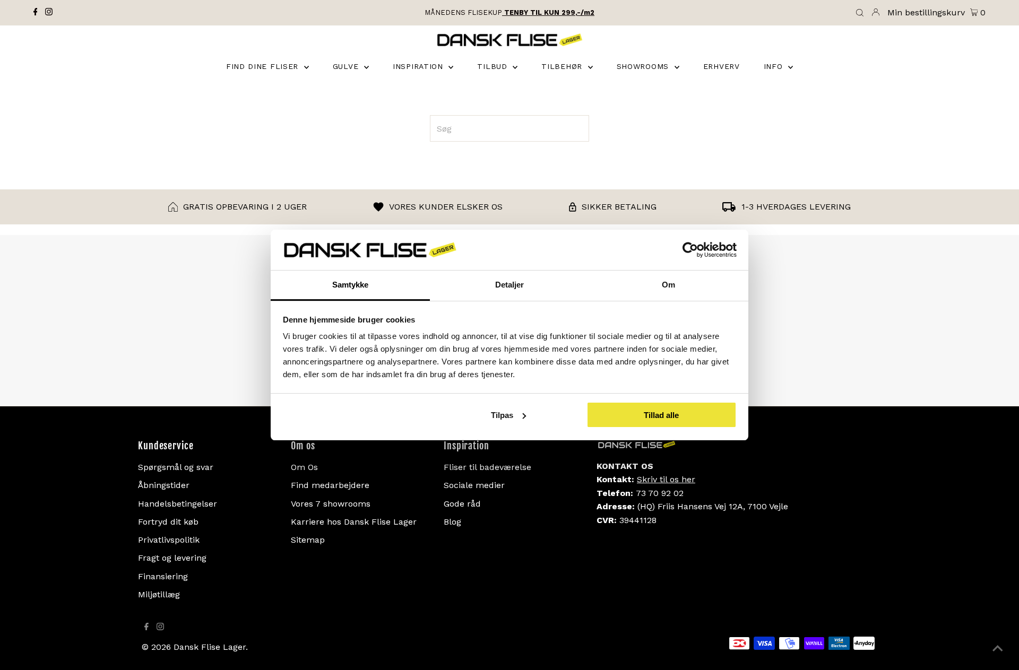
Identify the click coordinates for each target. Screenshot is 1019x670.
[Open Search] (860, 13)
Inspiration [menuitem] (419, 66)
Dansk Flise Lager (210, 647)
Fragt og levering (172, 558)
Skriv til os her (666, 479)
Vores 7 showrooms (330, 504)
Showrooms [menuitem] (644, 66)
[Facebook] (35, 12)
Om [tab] (668, 284)
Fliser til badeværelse (487, 467)
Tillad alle (661, 415)
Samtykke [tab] (350, 284)
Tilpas (502, 415)
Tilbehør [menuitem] (563, 66)
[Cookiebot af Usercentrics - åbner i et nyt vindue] (690, 250)
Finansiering (163, 576)
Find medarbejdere (330, 485)
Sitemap (308, 540)
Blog (452, 522)
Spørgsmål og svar (175, 467)
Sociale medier (474, 485)
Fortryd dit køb (168, 522)
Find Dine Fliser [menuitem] (263, 66)
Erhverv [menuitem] (721, 66)
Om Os (304, 467)
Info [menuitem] (775, 66)
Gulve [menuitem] (347, 66)
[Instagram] (48, 12)
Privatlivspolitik (169, 540)
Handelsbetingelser (177, 504)
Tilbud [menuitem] (493, 66)
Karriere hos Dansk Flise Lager (354, 522)
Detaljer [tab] (509, 284)
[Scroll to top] (997, 648)
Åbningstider (163, 485)
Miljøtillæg (159, 594)
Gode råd (462, 504)
